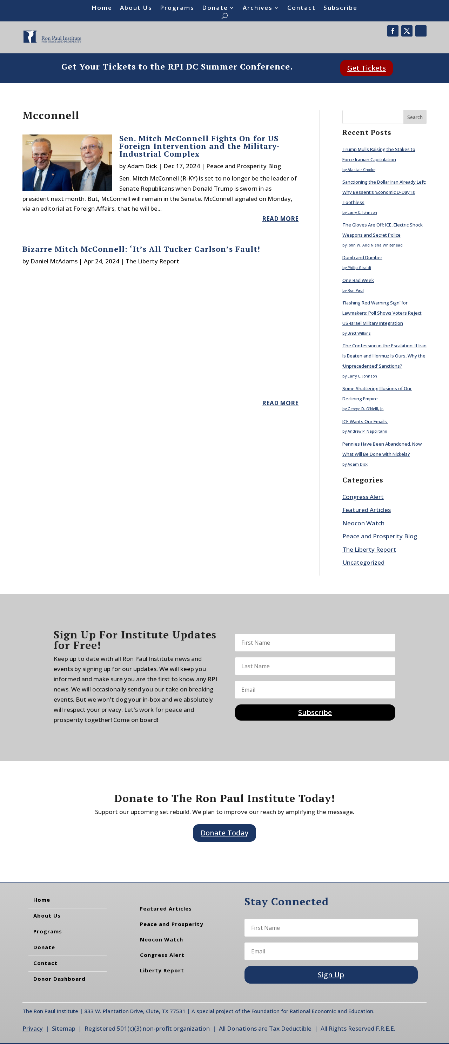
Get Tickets (366, 68)
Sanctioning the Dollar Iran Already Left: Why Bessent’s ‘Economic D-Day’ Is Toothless (384, 192)
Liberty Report (162, 970)
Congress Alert (363, 497)
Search (415, 117)
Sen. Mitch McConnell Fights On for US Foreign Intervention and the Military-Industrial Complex (199, 146)
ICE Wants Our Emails (365, 421)
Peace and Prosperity (171, 923)
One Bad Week (358, 280)
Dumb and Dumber (362, 257)
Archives (258, 8)
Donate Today (224, 833)
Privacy (32, 1028)
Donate (215, 8)
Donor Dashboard (59, 978)
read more (280, 219)
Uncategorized (363, 562)
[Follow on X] (407, 31)
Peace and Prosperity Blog (243, 166)
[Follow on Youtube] (421, 31)
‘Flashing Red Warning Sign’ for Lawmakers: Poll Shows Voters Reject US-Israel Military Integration (382, 313)
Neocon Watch (363, 523)
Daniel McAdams (54, 261)
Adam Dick (142, 166)
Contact (301, 8)
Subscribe (340, 8)
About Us (136, 8)
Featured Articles (366, 510)
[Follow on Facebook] (392, 31)
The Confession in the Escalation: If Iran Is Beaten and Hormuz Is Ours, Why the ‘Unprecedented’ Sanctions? (384, 355)
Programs (177, 8)
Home (102, 8)
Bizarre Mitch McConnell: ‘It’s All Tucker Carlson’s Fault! (141, 249)
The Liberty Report (152, 261)
